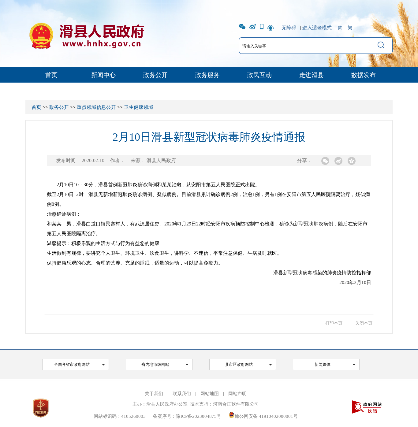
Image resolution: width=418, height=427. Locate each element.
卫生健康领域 (138, 107)
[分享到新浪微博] (338, 161)
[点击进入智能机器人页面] (270, 27)
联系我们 (182, 393)
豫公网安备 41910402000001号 (266, 416)
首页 (51, 75)
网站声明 (237, 393)
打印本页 (333, 323)
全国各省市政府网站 (72, 364)
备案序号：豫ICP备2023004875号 (187, 416)
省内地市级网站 (155, 364)
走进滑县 (311, 75)
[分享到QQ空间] (352, 161)
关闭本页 (363, 323)
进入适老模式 (317, 27)
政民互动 (259, 75)
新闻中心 (103, 75)
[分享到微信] (325, 161)
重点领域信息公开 (96, 107)
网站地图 (209, 393)
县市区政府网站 (239, 364)
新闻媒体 (322, 364)
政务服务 (207, 75)
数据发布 (363, 75)
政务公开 (155, 75)
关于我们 (154, 393)
